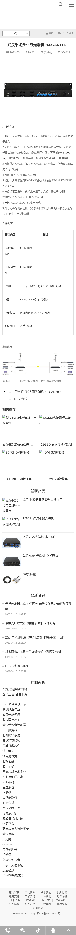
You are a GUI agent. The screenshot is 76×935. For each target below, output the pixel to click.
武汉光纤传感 (11, 714)
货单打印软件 (11, 745)
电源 (7, 202)
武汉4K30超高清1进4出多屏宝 (22, 444)
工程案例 (15, 900)
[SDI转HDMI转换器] (19, 463)
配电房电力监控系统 (15, 828)
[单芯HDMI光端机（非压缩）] (11, 561)
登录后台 (8, 694)
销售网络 (62, 896)
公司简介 (30, 892)
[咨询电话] (7, 930)
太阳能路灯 (9, 797)
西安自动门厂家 (12, 777)
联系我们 (31, 900)
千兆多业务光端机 (28, 381)
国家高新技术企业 (14, 771)
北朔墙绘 (8, 761)
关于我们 (46, 892)
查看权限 (21, 694)
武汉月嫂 (8, 834)
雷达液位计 (9, 787)
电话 (7, 299)
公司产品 (30, 904)
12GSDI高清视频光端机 (56, 444)
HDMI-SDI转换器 (56, 479)
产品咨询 (30, 896)
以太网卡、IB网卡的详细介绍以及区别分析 (33, 651)
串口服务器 (9, 730)
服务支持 (14, 896)
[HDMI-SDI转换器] (56, 463)
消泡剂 (6, 792)
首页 (50, 33)
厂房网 (6, 839)
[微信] (22, 930)
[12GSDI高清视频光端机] (56, 428)
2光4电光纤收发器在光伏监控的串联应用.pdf (34, 637)
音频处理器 (9, 849)
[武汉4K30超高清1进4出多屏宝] (19, 428)
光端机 (70, 33)
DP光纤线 (20, 398)
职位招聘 (46, 896)
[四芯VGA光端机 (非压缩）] (11, 542)
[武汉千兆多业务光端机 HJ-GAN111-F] (15, 4)
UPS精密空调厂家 (14, 704)
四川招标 (8, 766)
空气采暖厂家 (11, 808)
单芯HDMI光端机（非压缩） (41, 555)
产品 (5, 223)
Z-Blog (31, 913)
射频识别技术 (11, 860)
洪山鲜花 (8, 751)
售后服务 (62, 904)
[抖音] (38, 930)
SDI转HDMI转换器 (19, 479)
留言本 (46, 900)
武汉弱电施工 (11, 719)
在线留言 (14, 892)
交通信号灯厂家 (12, 818)
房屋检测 (8, 870)
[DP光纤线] (11, 580)
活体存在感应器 (12, 875)
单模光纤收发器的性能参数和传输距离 (30, 623)
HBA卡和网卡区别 (17, 666)
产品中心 (60, 33)
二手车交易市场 (12, 865)
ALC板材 (8, 782)
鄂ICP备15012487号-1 (50, 913)
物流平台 (8, 823)
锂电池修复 (9, 756)
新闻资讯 (38, 907)
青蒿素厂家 (9, 813)
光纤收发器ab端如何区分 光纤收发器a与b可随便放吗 (38, 606)
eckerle (7, 844)
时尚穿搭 (8, 802)
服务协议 (62, 892)
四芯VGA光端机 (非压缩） (40, 537)
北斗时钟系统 (11, 735)
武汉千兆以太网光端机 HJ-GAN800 (37, 391)
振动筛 (6, 854)
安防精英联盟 (11, 740)
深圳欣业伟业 (11, 709)
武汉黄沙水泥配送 (14, 725)
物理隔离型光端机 (51, 381)
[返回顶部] (68, 930)
